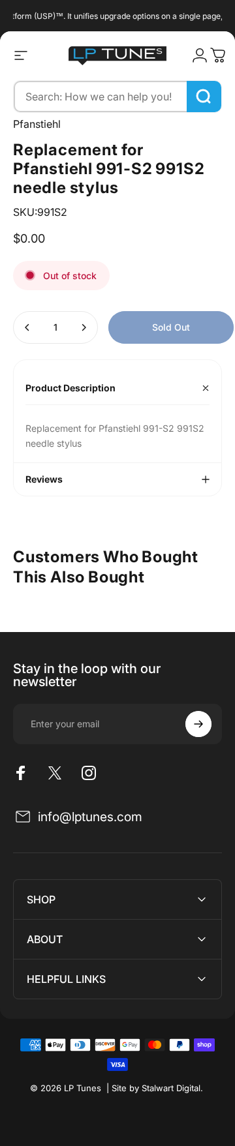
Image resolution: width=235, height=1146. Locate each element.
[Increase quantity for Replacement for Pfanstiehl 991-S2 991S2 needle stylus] (83, 327)
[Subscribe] (198, 724)
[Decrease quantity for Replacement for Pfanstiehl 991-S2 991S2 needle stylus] (27, 327)
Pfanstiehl (37, 123)
